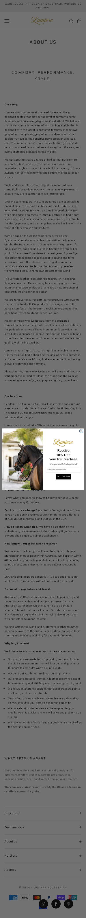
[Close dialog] (81, 431)
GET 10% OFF (63, 476)
